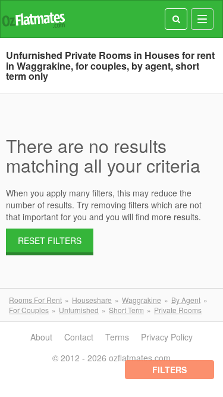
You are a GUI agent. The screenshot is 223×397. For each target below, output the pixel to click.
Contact (78, 337)
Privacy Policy (167, 337)
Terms (117, 337)
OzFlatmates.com (33, 19)
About (41, 337)
